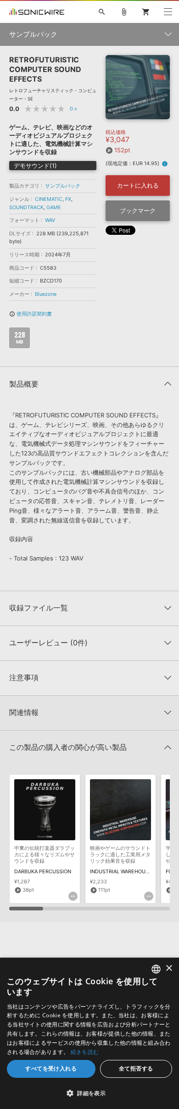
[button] (89, 1092)
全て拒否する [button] (136, 1068)
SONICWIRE (36, 12)
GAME (53, 207)
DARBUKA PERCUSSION (42, 871)
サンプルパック (62, 186)
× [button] (168, 968)
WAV (50, 220)
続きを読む (85, 1052)
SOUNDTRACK (26, 207)
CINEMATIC (48, 199)
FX (68, 199)
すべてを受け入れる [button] (51, 1068)
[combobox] (156, 969)
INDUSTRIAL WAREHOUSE (121, 871)
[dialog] (89, 1033)
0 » (73, 108)
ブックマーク (138, 210)
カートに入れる (138, 185)
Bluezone (45, 294)
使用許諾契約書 (30, 314)
